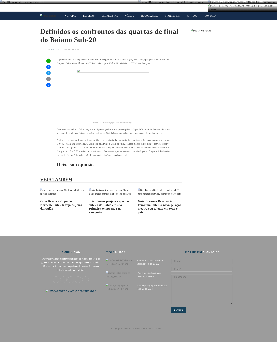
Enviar (178, 310)
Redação (54, 50)
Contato (210, 16)
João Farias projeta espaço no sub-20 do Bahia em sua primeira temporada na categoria (110, 206)
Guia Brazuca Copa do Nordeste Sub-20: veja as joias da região (61, 204)
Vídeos (129, 16)
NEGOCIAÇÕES (149, 16)
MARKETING (172, 16)
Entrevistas (110, 16)
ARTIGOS (192, 16)
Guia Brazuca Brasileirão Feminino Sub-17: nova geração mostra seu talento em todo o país (159, 206)
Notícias (70, 16)
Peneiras (89, 16)
